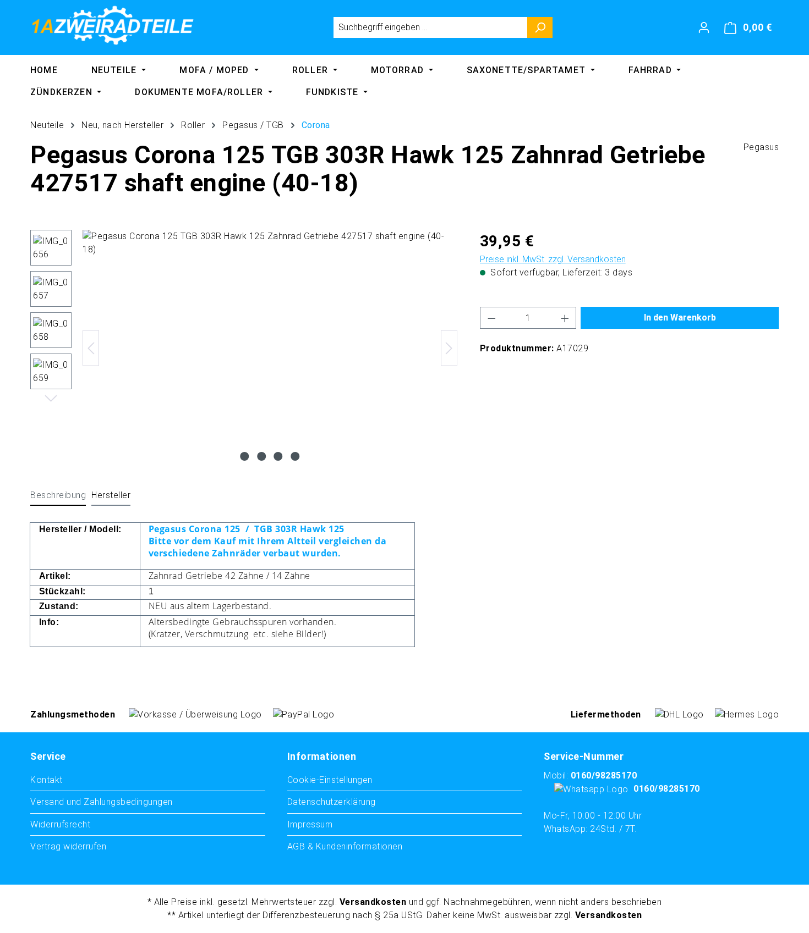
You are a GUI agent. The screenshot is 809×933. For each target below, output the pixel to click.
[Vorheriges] (91, 348)
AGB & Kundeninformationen (345, 846)
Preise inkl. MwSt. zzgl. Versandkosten (553, 259)
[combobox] (430, 27)
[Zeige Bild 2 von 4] (261, 456)
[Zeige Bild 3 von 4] (278, 456)
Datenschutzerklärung (331, 802)
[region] (244, 348)
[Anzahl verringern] (491, 318)
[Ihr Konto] (704, 27)
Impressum (310, 824)
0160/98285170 (604, 775)
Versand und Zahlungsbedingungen (101, 802)
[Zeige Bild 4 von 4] (295, 456)
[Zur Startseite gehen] (112, 25)
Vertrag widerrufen (68, 846)
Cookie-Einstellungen (330, 780)
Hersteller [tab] (110, 495)
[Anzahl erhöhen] (565, 318)
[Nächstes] (449, 348)
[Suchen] (540, 27)
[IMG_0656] (270, 348)
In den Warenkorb (680, 317)
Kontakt (46, 780)
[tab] (58, 496)
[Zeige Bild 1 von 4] (244, 456)
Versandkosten (373, 902)
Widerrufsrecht (60, 824)
